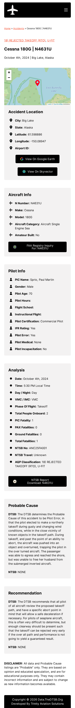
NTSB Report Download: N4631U (40, 481)
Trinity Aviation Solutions (47, 703)
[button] (37, 83)
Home (7, 28)
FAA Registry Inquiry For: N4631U (40, 247)
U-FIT (51, 40)
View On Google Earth (40, 159)
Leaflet (49, 104)
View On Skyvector (40, 171)
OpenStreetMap (58, 104)
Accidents (18, 28)
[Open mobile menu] (66, 10)
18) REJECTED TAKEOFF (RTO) (25, 40)
